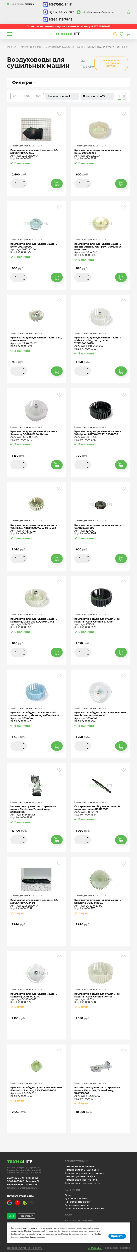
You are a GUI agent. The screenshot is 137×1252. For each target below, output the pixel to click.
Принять (117, 1236)
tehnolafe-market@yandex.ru (98, 12)
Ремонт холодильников (79, 1166)
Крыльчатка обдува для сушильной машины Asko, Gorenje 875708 (97, 620)
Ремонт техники (76, 1161)
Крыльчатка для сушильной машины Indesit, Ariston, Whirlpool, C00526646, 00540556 (98, 247)
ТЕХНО (68, 34)
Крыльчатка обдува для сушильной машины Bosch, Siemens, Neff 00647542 (35, 714)
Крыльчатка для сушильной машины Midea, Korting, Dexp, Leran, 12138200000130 (97, 340)
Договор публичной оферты (24, 1247)
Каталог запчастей (31, 46)
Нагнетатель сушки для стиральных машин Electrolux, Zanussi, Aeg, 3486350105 (33, 809)
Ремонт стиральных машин (82, 1169)
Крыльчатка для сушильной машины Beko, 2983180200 (33, 245)
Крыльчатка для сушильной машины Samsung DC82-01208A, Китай (33, 433)
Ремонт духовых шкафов (80, 1176)
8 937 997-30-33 (100, 26)
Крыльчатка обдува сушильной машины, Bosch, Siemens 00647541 (100, 714)
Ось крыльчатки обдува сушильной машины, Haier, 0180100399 (97, 808)
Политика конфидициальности (84, 1208)
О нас (68, 1195)
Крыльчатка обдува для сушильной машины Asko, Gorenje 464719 (97, 995)
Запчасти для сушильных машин (64, 46)
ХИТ (15, 96)
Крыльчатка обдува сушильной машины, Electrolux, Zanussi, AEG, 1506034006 (36, 1089)
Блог (68, 1215)
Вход (11, 1216)
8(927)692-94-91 (61, 4)
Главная (11, 46)
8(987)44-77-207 (61, 12)
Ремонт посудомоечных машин (84, 1173)
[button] (62, 96)
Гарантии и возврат (77, 1205)
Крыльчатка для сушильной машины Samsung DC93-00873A (33, 995)
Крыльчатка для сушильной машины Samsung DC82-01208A (97, 901)
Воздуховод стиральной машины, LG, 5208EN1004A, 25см (34, 151)
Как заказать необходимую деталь (111, 63)
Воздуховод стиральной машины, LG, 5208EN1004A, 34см (34, 901)
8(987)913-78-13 (60, 19)
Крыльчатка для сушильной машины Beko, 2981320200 (97, 151)
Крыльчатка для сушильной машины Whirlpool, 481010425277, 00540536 (97, 433)
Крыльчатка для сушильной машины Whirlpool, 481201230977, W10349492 (33, 526)
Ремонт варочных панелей (82, 1179)
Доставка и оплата (76, 1198)
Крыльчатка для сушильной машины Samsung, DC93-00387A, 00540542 (33, 620)
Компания (72, 1189)
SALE (27, 96)
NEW (38, 96)
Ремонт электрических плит (82, 1183)
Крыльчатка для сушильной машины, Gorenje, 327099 (98, 526)
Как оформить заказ (77, 1201)
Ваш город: (23, 4)
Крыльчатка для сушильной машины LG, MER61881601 (36, 339)
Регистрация (26, 1216)
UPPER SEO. (95, 1247)
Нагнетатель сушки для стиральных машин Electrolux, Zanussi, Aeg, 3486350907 (97, 1090)
